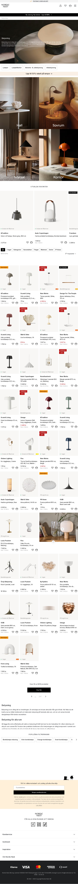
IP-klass (58, 250)
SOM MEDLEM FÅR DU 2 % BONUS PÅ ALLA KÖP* (40, 1)
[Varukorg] (70, 5)
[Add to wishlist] (27, 242)
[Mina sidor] (60, 5)
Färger (36, 250)
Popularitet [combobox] (70, 253)
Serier (51, 250)
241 (40, 696)
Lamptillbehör (17, 67)
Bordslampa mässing (10, 739)
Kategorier (17, 250)
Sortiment (6, 842)
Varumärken (27, 250)
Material (44, 250)
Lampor (5, 67)
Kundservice (7, 834)
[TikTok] (45, 824)
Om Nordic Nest (9, 857)
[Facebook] (33, 824)
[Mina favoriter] (65, 5)
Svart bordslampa (61, 739)
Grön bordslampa (27, 739)
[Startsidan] (5, 5)
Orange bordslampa (44, 739)
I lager (9, 250)
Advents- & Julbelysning (34, 67)
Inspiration (6, 849)
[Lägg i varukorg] (31, 242)
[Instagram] (39, 824)
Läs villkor (39, 805)
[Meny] (75, 5)
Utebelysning (51, 67)
